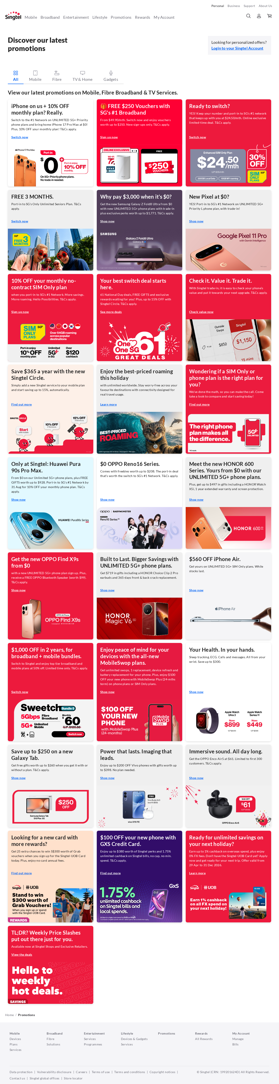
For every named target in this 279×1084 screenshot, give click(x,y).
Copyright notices (162, 1072)
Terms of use (101, 1072)
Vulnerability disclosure (54, 1072)
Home (9, 1015)
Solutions (53, 1044)
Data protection (21, 1072)
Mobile (31, 17)
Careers (81, 1072)
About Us (265, 6)
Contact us (17, 1078)
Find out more (21, 404)
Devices (15, 1039)
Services (15, 1050)
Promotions (121, 17)
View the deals (21, 954)
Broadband (50, 17)
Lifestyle (99, 17)
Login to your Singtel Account (237, 48)
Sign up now (109, 137)
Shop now (107, 221)
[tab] (16, 77)
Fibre (50, 1039)
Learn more (108, 404)
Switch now (19, 137)
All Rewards (204, 1039)
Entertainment (76, 17)
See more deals (111, 312)
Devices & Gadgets (134, 1039)
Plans (13, 1044)
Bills (235, 1044)
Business (234, 6)
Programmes (93, 1044)
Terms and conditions (129, 1072)
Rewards (142, 17)
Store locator (73, 1078)
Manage (238, 1039)
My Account (164, 17)
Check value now (201, 312)
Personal (217, 6)
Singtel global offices (45, 1078)
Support (249, 6)
